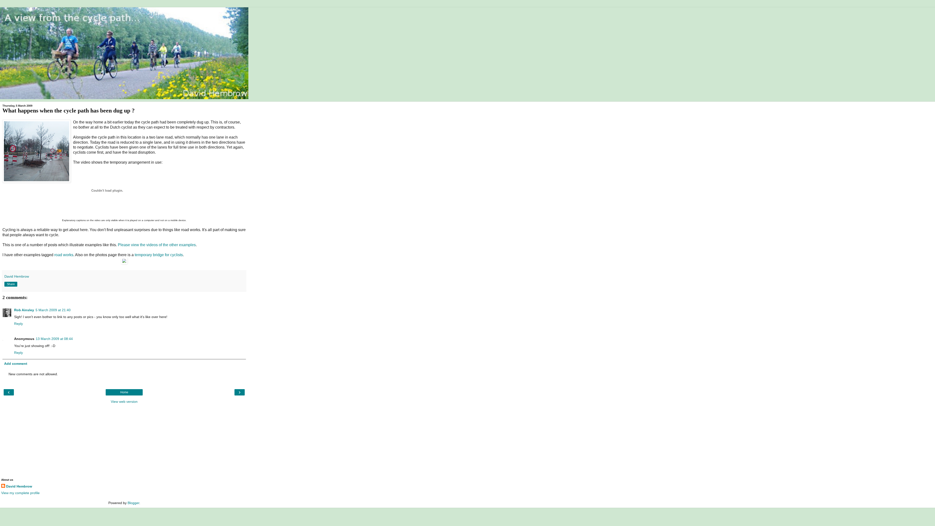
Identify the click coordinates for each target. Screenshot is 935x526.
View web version (124, 402)
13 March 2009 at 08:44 (54, 339)
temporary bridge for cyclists (159, 255)
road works (63, 255)
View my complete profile (20, 493)
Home (124, 392)
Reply (18, 324)
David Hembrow (19, 486)
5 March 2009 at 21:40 (53, 310)
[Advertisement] (124, 440)
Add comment (15, 364)
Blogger (133, 503)
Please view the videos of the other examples (157, 245)
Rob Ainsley (24, 310)
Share (11, 284)
